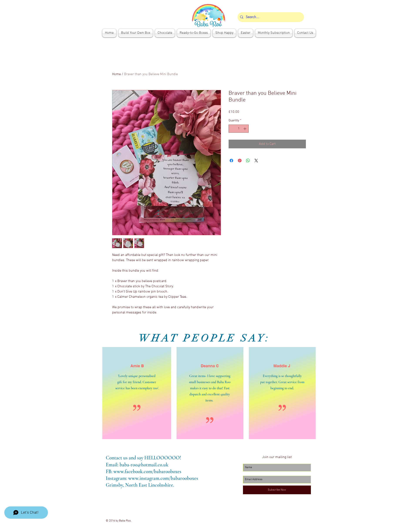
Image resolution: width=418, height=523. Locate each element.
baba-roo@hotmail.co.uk (144, 465)
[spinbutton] (239, 128)
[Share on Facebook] (231, 160)
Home (116, 74)
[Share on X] (256, 160)
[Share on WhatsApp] (248, 160)
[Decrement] (232, 128)
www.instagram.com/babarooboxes (163, 478)
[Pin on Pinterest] (239, 160)
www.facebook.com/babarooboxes (147, 472)
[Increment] (245, 128)
